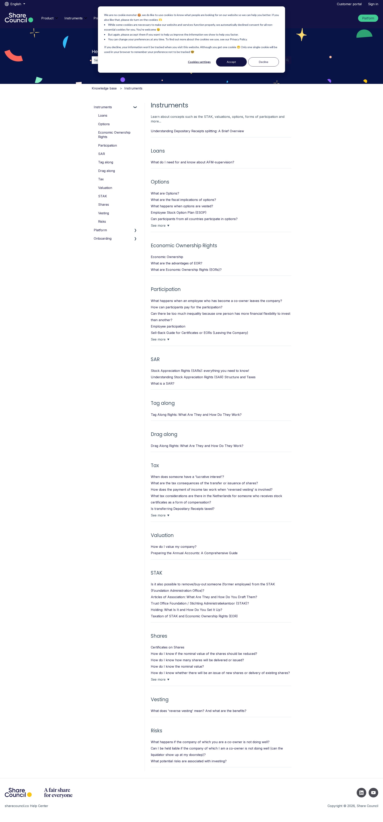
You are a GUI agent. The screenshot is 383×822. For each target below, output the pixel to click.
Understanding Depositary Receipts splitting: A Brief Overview (197, 131)
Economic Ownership (167, 257)
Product (47, 18)
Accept (231, 62)
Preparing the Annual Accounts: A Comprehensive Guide (194, 553)
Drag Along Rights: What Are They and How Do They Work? (197, 446)
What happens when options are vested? (182, 206)
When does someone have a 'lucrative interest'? (187, 477)
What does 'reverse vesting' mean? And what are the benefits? (198, 711)
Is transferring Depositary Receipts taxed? (182, 509)
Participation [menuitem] (107, 145)
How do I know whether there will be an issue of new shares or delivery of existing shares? (220, 673)
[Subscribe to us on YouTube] (373, 792)
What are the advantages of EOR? (176, 263)
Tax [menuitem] (101, 179)
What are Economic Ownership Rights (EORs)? (186, 270)
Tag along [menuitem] (105, 162)
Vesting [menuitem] (103, 213)
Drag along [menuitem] (106, 171)
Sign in (373, 4)
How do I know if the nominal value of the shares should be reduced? (204, 654)
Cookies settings (199, 62)
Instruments (73, 18)
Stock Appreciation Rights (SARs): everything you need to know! (200, 371)
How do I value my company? (173, 547)
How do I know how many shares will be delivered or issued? (197, 660)
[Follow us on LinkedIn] (361, 792)
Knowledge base (104, 88)
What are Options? (165, 193)
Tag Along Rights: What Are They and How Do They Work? (196, 415)
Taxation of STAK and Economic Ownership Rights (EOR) (194, 616)
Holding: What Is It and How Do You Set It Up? (186, 610)
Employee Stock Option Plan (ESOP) (178, 212)
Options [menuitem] (104, 124)
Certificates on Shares (167, 647)
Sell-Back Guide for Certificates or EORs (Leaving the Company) (199, 333)
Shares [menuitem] (103, 204)
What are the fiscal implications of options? (183, 200)
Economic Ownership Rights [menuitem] (114, 134)
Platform (368, 18)
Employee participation (168, 326)
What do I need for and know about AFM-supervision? (192, 162)
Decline (263, 62)
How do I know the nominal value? (177, 666)
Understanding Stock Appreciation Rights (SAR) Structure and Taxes (203, 377)
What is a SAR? (162, 383)
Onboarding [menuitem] (103, 238)
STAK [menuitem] (102, 196)
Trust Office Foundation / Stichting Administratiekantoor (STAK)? (200, 603)
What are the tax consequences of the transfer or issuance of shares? (204, 483)
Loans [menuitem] (102, 115)
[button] (135, 107)
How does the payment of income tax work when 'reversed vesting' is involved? (211, 489)
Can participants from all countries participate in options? (194, 219)
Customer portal (349, 4)
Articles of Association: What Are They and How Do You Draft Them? (204, 597)
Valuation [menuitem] (105, 188)
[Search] (287, 60)
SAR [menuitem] (101, 154)
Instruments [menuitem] (103, 107)
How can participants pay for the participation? (186, 307)
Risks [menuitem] (102, 221)
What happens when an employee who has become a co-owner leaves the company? (216, 301)
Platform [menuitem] (100, 230)
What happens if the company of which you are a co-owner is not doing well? (210, 742)
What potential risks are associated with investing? (189, 761)
